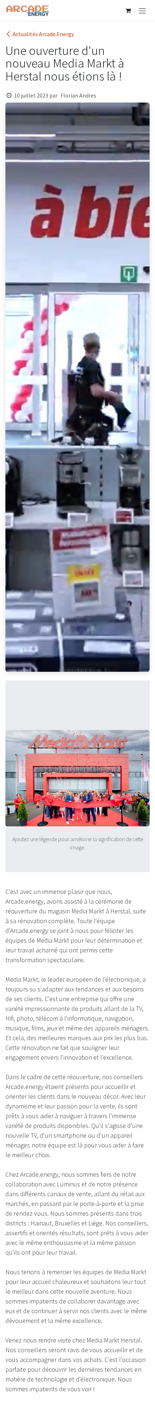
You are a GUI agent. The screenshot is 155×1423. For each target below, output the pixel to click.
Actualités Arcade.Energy (43, 34)
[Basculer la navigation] (142, 10)
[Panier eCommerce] (128, 10)
